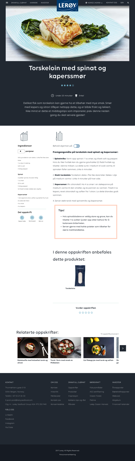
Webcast (116, 396)
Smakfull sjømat (12, 7)
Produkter (72, 392)
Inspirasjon (73, 396)
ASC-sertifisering (97, 392)
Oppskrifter (26, 7)
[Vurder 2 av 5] (82, 313)
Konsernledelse (57, 404)
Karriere (34, 3)
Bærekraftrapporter (120, 392)
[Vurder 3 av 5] (85, 313)
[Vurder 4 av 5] (88, 313)
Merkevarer (55, 396)
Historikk (54, 392)
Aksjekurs (116, 400)
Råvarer (71, 404)
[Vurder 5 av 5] (91, 313)
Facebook (9, 419)
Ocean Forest (95, 396)
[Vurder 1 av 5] (79, 313)
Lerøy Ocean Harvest (99, 404)
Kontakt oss (111, 3)
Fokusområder (96, 388)
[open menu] (7, 3)
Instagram (9, 423)
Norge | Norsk (94, 3)
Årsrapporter (117, 388)
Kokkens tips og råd (77, 400)
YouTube (9, 427)
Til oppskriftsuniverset (109, 334)
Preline (93, 400)
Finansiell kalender (120, 404)
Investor (45, 3)
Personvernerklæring (67, 455)
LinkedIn (9, 415)
